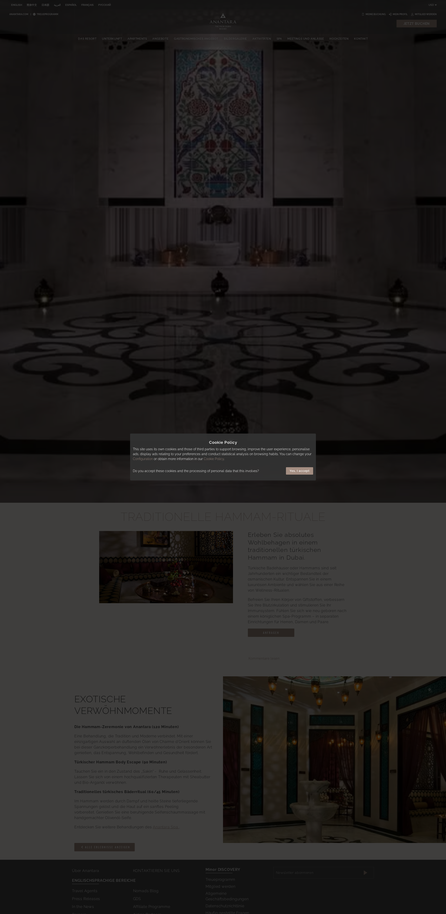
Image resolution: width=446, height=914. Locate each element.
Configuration (143, 459)
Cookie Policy (214, 459)
